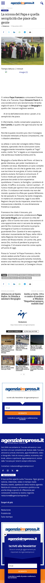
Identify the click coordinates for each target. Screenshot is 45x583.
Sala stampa (7, 516)
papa (22, 278)
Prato (28, 278)
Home (2, 8)
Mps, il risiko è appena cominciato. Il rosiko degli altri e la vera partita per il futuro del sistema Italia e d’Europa (7, 349)
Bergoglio (13, 275)
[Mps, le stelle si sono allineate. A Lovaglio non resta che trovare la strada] (37, 340)
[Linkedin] (14, 32)
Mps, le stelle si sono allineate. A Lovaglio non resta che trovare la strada (36, 348)
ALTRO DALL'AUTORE (30, 331)
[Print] (30, 32)
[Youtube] (17, 470)
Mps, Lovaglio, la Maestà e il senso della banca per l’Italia (7, 368)
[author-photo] (22, 314)
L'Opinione (5, 10)
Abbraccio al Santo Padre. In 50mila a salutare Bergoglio (11, 296)
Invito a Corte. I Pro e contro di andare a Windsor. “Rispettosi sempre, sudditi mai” (34, 299)
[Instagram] (8, 470)
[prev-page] (21, 374)
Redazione (6, 26)
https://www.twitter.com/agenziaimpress (22, 325)
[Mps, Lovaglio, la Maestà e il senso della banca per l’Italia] (8, 360)
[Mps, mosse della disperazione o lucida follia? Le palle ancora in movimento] (22, 360)
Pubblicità (6, 513)
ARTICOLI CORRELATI (14, 331)
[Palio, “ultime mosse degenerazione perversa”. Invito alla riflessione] (22, 340)
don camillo (25, 275)
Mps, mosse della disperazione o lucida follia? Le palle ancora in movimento (22, 368)
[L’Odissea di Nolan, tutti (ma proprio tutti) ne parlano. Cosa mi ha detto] (37, 360)
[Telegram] (24, 32)
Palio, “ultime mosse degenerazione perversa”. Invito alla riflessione (21, 348)
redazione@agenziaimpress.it (22, 466)
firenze (36, 275)
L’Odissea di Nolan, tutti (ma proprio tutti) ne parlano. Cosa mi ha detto (36, 368)
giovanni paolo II (10, 278)
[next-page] (24, 374)
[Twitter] (8, 32)
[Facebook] (3, 32)
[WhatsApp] (19, 32)
